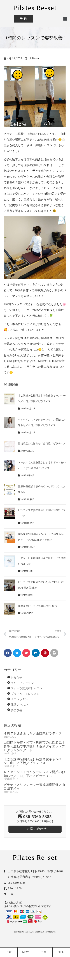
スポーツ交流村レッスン (26, 688)
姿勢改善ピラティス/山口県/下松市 (37, 606)
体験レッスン (19, 704)
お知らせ (16, 677)
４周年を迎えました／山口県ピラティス (33, 733)
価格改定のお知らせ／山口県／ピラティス (42, 443)
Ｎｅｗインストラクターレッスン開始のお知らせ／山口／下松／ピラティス (34, 774)
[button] (65, 19)
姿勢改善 (16, 710)
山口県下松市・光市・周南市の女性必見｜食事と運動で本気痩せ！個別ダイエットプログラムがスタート (34, 746)
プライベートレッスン (25, 693)
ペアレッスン (19, 699)
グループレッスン (22, 682)
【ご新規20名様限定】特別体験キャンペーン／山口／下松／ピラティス (34, 761)
